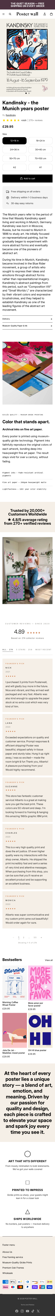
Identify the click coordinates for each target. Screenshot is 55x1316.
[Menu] (3, 14)
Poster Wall (31, 1298)
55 (35, 937)
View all (49, 960)
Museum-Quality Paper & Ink (14, 326)
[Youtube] (27, 1311)
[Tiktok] (33, 1311)
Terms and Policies (27, 1305)
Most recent (43, 649)
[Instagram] (22, 1311)
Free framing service (12, 1257)
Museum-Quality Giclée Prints (17, 1262)
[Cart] (51, 14)
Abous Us (7, 1252)
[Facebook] (17, 1311)
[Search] (10, 14)
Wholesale (7, 1273)
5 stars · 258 (24, 649)
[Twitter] (38, 1311)
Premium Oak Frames (13, 1267)
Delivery (6, 319)
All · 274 (7, 649)
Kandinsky (11, 115)
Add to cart (29, 178)
